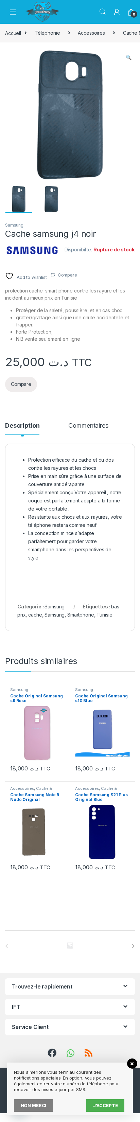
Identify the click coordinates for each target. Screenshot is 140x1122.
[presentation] (133, 946)
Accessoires (91, 33)
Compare (67, 275)
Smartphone (80, 615)
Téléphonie (47, 33)
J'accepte (105, 1105)
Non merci (34, 1105)
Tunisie (104, 615)
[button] (129, 57)
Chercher (102, 12)
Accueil (13, 33)
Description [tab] (22, 426)
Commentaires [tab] (88, 426)
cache (35, 615)
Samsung (14, 225)
